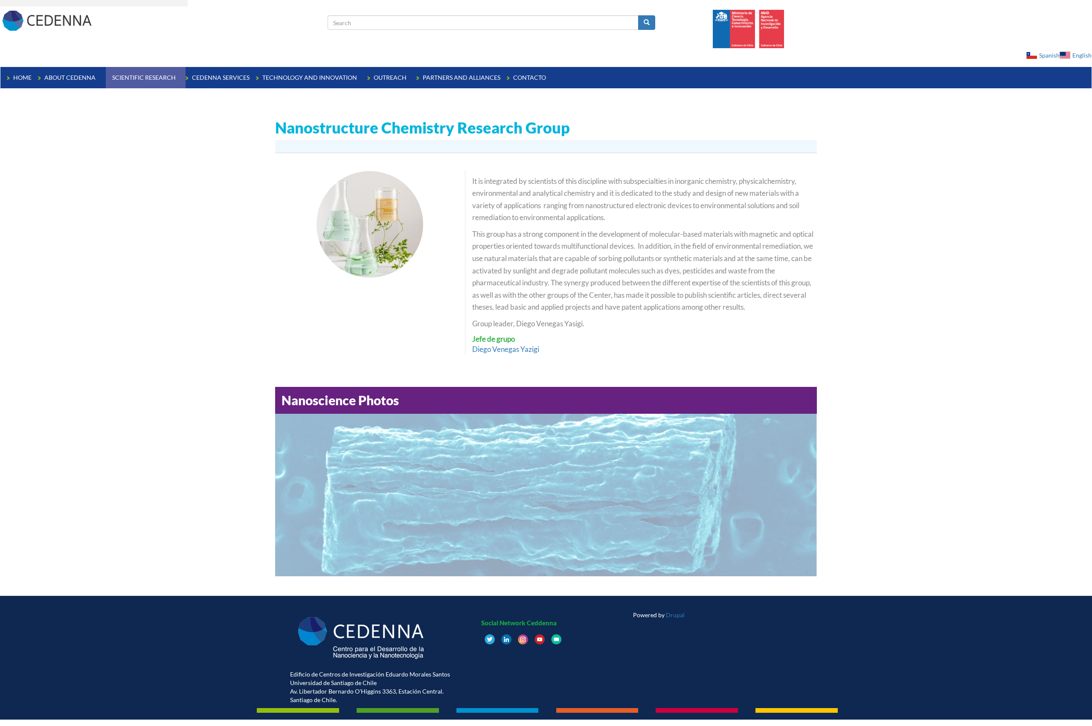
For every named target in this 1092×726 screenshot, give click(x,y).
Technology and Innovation (310, 77)
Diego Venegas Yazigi (505, 349)
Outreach (391, 77)
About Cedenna (70, 77)
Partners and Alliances (461, 77)
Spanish (1049, 55)
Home (22, 77)
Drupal (675, 615)
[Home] (164, 20)
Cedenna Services (221, 77)
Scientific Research (144, 77)
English (1082, 55)
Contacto (529, 77)
